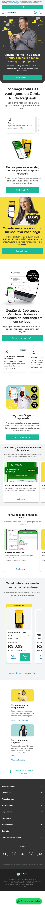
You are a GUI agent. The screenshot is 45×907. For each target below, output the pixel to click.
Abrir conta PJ (22, 77)
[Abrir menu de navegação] (3, 13)
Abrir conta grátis (18, 760)
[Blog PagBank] (39, 854)
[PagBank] (12, 13)
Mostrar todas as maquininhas (22, 673)
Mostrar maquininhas (19, 720)
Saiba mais (21, 499)
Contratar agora (22, 437)
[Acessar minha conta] (35, 12)
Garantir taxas (22, 251)
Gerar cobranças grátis (22, 338)
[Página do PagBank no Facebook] (5, 854)
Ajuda (22, 846)
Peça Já (25, 657)
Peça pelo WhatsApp (30, 901)
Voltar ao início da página (24, 771)
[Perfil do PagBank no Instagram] (14, 854)
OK (22, 7)
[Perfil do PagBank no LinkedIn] (31, 854)
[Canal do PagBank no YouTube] (22, 854)
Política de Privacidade (13, 2)
